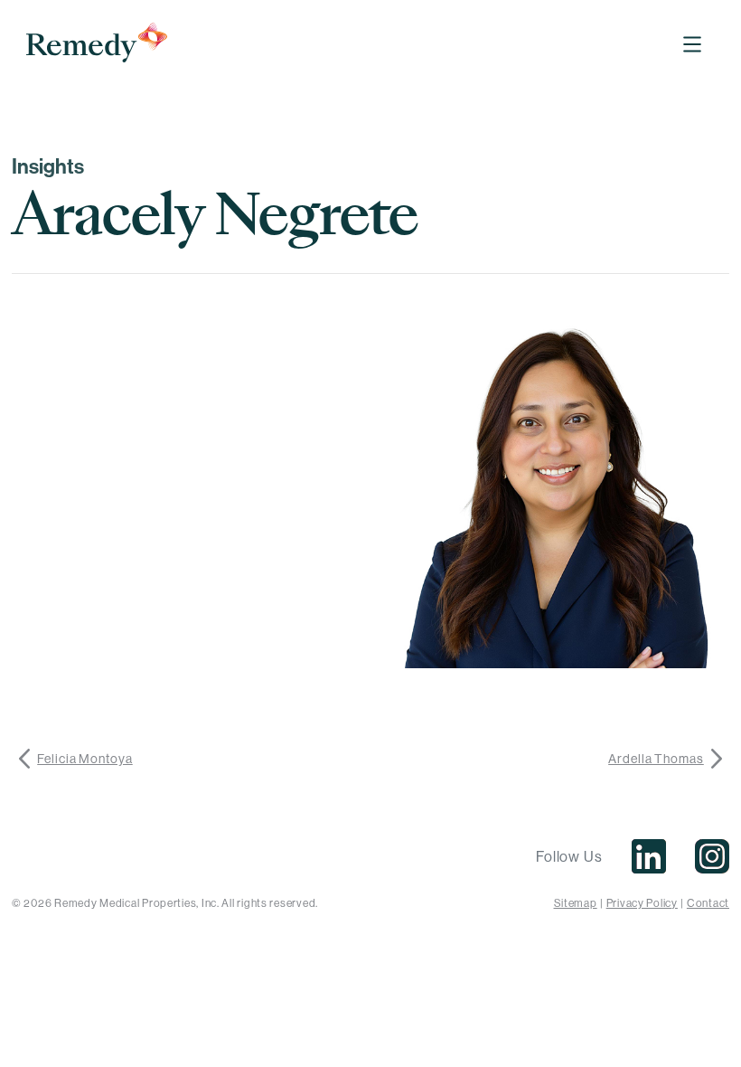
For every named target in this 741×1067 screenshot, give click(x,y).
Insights (48, 166)
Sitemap (575, 903)
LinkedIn (649, 856)
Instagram (712, 856)
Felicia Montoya (85, 759)
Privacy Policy (642, 903)
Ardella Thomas (656, 759)
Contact (708, 903)
